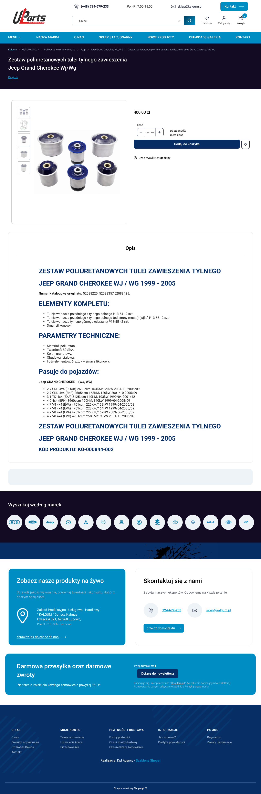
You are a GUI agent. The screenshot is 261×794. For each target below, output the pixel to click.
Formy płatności (119, 737)
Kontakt (231, 6)
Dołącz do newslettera (157, 673)
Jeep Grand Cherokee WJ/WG (107, 49)
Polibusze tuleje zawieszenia (59, 49)
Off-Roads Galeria (22, 747)
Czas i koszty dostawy (123, 742)
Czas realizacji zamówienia (126, 747)
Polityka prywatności (171, 742)
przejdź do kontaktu (161, 628)
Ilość (140, 125)
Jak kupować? (167, 737)
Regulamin (177, 683)
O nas (15, 737)
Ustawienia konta (71, 742)
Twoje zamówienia (72, 737)
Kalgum (12, 49)
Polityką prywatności (197, 686)
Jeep (83, 49)
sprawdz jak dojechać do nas (38, 637)
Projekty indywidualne (25, 742)
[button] (189, 20)
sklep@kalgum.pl (190, 6)
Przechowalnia (69, 747)
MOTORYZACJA (30, 49)
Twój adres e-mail (145, 665)
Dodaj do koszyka (187, 144)
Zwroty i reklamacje (219, 742)
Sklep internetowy (129, 788)
